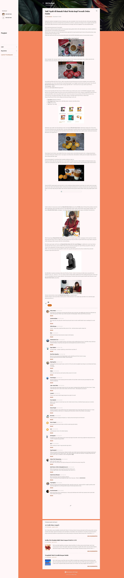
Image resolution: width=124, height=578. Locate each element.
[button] (96, 11)
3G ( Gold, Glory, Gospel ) (52, 525)
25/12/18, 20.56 (55, 429)
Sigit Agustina (53, 362)
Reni (51, 333)
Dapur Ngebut (53, 347)
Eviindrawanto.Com (54, 339)
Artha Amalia (53, 310)
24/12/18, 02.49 (58, 415)
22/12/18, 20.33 (56, 371)
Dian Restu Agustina (54, 354)
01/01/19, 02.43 (59, 482)
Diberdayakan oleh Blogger (72, 572)
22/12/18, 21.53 (59, 377)
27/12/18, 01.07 (59, 435)
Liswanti (52, 393)
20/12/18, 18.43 (61, 318)
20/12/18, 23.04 (60, 326)
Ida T (51, 443)
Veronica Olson (74, 574)
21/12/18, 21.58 (62, 354)
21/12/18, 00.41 (55, 333)
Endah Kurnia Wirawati (55, 474)
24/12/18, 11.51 (59, 422)
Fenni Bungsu (53, 377)
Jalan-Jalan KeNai (54, 385)
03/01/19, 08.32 (61, 490)
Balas (51, 315)
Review (49, 305)
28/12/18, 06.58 (64, 459)
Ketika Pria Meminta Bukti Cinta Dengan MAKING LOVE (61, 540)
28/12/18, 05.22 (60, 450)
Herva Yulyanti (53, 422)
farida (51, 371)
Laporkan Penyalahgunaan (7, 54)
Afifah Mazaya (53, 326)
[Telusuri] (99, 4)
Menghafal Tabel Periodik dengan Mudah (56, 555)
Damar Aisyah (53, 407)
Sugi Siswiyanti (53, 450)
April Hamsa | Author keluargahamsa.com (59, 467)
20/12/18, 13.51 (59, 310)
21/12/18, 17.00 (59, 347)
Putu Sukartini (53, 400)
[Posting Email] (48, 302)
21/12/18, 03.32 (62, 339)
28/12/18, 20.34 (71, 467)
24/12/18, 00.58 (59, 400)
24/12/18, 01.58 (59, 407)
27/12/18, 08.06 (56, 443)
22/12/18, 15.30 (59, 362)
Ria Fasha (52, 415)
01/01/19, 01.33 (63, 474)
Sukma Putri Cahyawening (55, 459)
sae (51, 429)
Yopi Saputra (53, 482)
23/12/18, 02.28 (61, 385)
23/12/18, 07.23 (57, 393)
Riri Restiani (50, 3)
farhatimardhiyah (53, 318)
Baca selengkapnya (92, 536)
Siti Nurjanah (52, 435)
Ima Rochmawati (53, 490)
